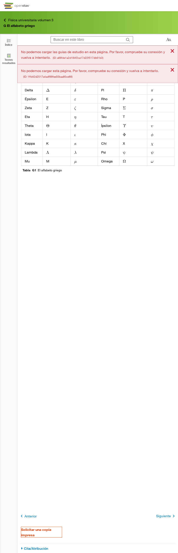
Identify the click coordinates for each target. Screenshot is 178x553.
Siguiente (163, 516)
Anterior (31, 516)
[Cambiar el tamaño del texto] (169, 39)
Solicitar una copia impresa (36, 532)
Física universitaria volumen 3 (30, 20)
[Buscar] (128, 39)
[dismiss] (172, 51)
